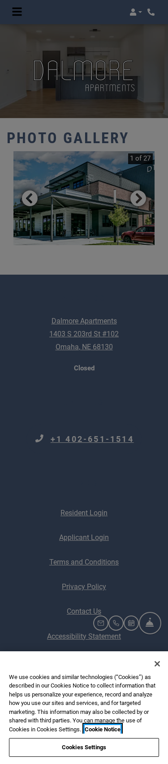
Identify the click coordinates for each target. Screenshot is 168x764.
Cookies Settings (84, 747)
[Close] (157, 664)
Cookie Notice (103, 729)
